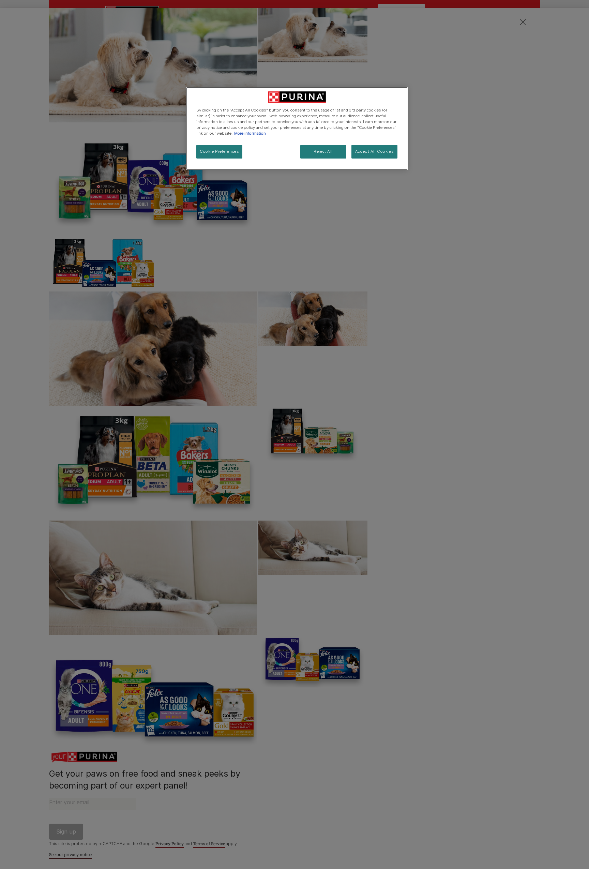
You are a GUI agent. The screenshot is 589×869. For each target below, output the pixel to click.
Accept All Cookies (374, 151)
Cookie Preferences (219, 151)
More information (250, 133)
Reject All (323, 151)
